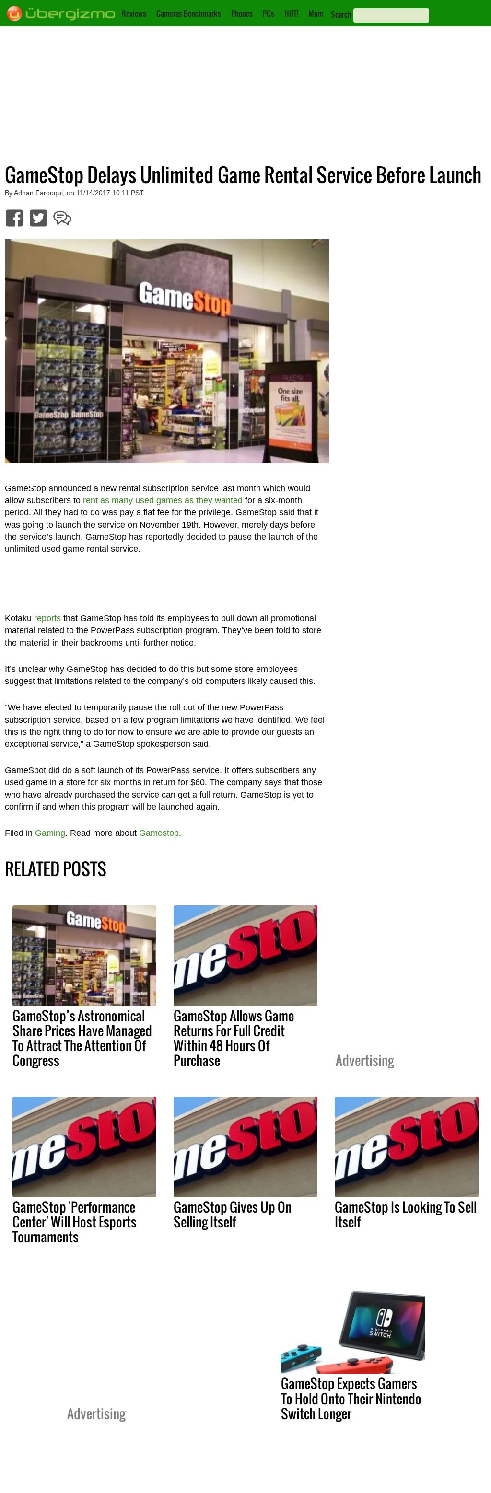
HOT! (291, 13)
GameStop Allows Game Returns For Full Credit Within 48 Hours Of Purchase (234, 1038)
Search (341, 14)
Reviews (134, 13)
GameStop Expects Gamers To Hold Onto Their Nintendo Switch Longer (351, 1398)
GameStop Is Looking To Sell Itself (406, 1214)
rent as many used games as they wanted (163, 500)
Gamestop (159, 833)
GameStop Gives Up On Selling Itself (233, 1214)
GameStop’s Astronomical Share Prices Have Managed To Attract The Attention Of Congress (82, 1038)
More (315, 13)
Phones (242, 13)
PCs (268, 13)
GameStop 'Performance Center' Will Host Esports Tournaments (74, 1221)
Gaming (50, 833)
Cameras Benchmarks (188, 13)
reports (47, 618)
